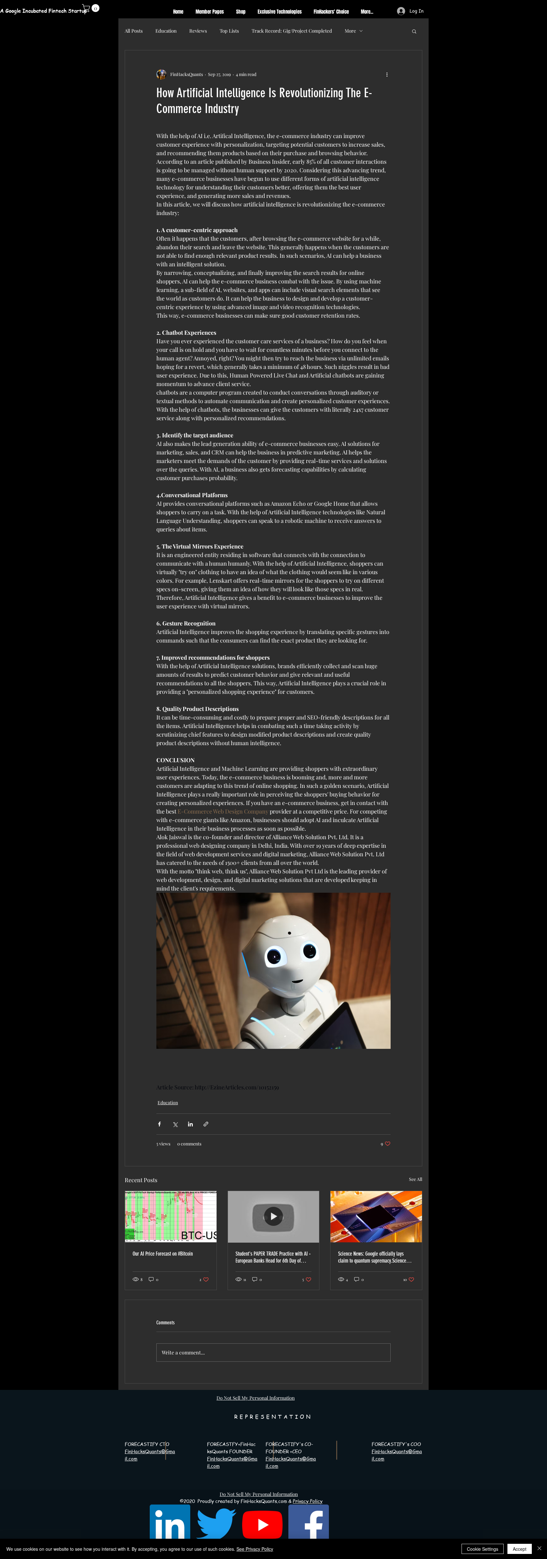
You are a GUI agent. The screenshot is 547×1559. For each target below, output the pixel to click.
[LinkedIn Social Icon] (170, 1525)
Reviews (198, 31)
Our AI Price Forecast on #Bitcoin (163, 1253)
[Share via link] (206, 1124)
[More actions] (387, 74)
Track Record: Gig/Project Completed (292, 31)
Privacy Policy (308, 1501)
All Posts (134, 31)
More (350, 31)
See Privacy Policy (254, 1549)
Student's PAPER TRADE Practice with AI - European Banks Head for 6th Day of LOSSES (273, 1257)
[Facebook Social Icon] (308, 1525)
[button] (414, 31)
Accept (519, 1549)
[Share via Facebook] (159, 1124)
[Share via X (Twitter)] (175, 1124)
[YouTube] (262, 1525)
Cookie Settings (482, 1549)
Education (166, 31)
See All (415, 1179)
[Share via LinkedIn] (190, 1124)
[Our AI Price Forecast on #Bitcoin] (171, 1216)
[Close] (539, 1549)
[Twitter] (216, 1525)
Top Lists (229, 31)
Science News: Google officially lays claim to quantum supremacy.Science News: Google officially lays (372, 1257)
